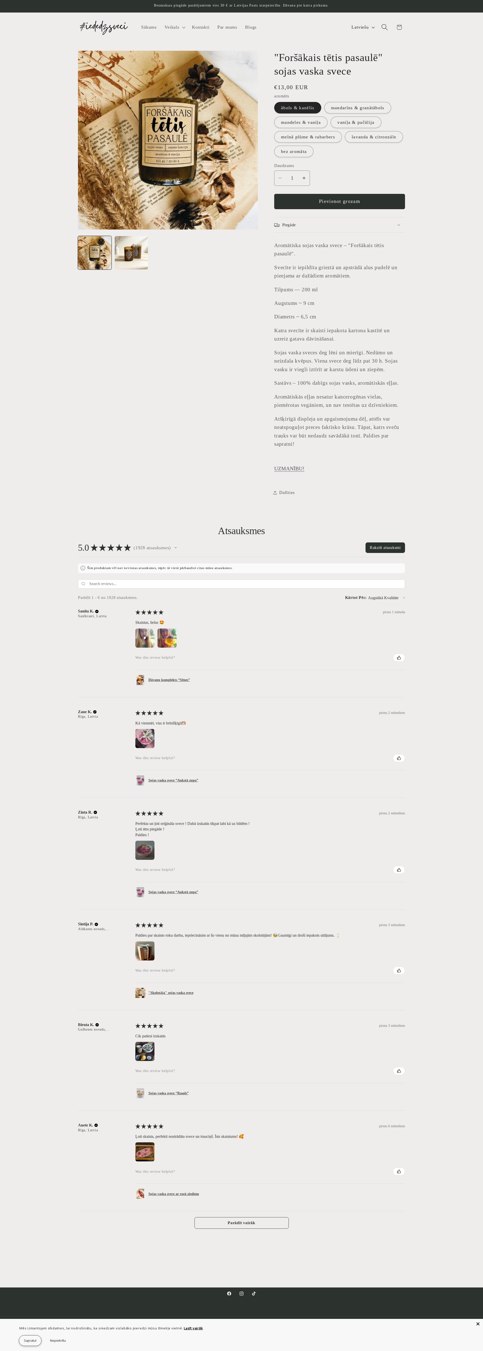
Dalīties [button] (287, 492)
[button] (174, 27)
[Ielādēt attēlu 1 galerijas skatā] (94, 252)
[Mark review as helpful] (399, 658)
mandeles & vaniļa (301, 122)
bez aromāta (294, 151)
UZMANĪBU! (289, 468)
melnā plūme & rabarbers (308, 136)
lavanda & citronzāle (374, 136)
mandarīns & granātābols (357, 107)
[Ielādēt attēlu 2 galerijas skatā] (131, 252)
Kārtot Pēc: (356, 597)
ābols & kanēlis (297, 107)
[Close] (477, 1323)
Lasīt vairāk (193, 1328)
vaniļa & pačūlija (355, 122)
